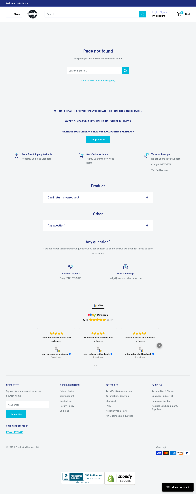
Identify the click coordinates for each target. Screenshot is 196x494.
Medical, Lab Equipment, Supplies (165, 407)
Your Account (67, 395)
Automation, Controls (117, 395)
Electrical (111, 400)
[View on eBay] (56, 348)
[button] (36, 345)
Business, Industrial (162, 395)
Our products (98, 139)
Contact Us (66, 400)
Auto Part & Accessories (119, 390)
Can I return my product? (63, 197)
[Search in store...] (125, 70)
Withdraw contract (177, 487)
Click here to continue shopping (98, 80)
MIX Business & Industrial (119, 415)
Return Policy (67, 405)
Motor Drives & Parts (117, 410)
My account (158, 15)
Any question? (57, 225)
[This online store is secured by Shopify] (119, 473)
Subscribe (16, 413)
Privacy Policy (67, 390)
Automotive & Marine (163, 390)
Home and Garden (161, 400)
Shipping (64, 410)
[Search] (142, 14)
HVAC (108, 405)
